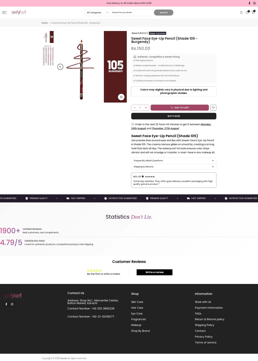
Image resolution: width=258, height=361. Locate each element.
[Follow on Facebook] (249, 3)
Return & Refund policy (209, 319)
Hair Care (137, 308)
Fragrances (138, 319)
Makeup (136, 325)
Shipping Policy (204, 325)
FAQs (198, 313)
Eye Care (137, 313)
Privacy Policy (204, 336)
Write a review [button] (155, 272)
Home (45, 23)
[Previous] (60, 67)
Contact (200, 331)
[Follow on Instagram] (254, 3)
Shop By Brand (140, 331)
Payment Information (209, 308)
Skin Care (137, 302)
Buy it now (174, 116)
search (164, 12)
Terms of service (205, 342)
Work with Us (203, 302)
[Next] (122, 67)
